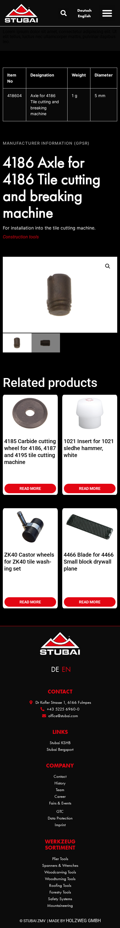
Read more (30, 488)
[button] (63, 13)
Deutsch (84, 10)
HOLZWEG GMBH (83, 920)
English (84, 15)
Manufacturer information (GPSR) (46, 143)
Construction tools (21, 237)
